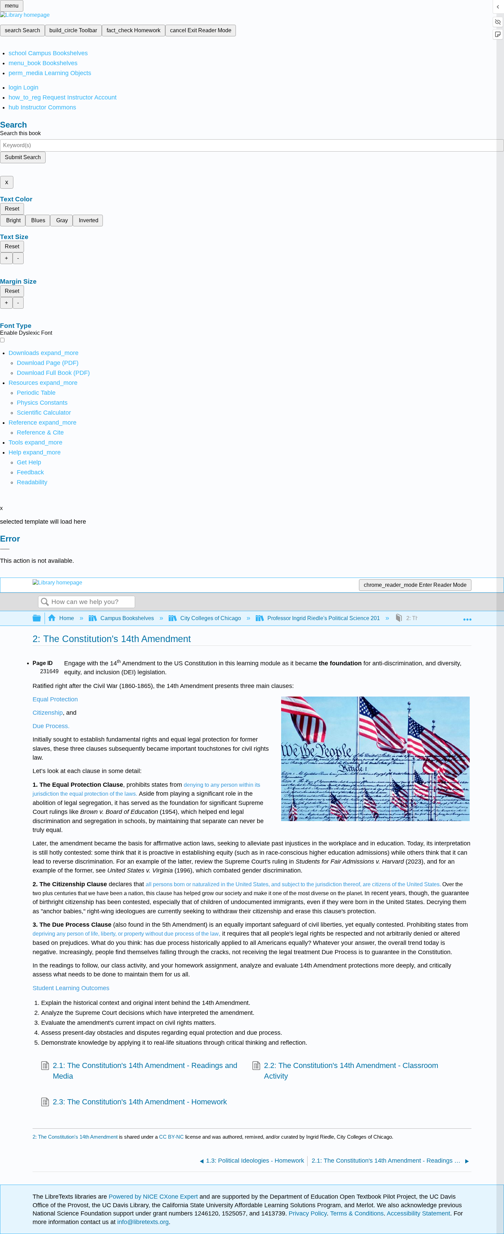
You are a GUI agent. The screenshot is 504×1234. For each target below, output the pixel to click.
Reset (12, 209)
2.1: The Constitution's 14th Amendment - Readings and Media (145, 1070)
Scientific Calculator (44, 412)
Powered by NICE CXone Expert (154, 1196)
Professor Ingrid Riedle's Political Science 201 (323, 618)
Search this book (20, 133)
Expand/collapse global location (467, 616)
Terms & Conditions (357, 1213)
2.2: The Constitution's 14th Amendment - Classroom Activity (351, 1070)
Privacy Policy (308, 1213)
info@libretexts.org (142, 1222)
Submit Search (23, 157)
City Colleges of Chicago (210, 618)
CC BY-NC (172, 1137)
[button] (30, 472)
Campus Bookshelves (127, 618)
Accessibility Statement (418, 1213)
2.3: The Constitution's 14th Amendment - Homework (140, 1101)
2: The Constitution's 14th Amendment (75, 1137)
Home (66, 618)
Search (45, 602)
